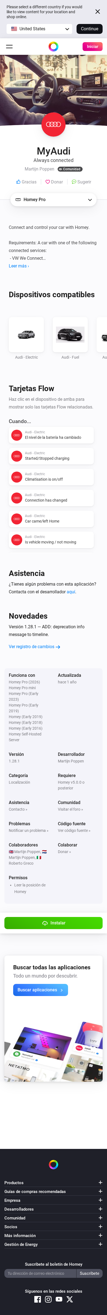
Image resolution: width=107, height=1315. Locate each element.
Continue (89, 28)
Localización (19, 782)
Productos (14, 1182)
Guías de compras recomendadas (35, 1191)
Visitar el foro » (70, 809)
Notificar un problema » (29, 830)
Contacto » (18, 809)
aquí (71, 591)
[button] (39, 29)
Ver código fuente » (74, 830)
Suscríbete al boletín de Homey (53, 1264)
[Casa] (53, 47)
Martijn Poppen (71, 761)
